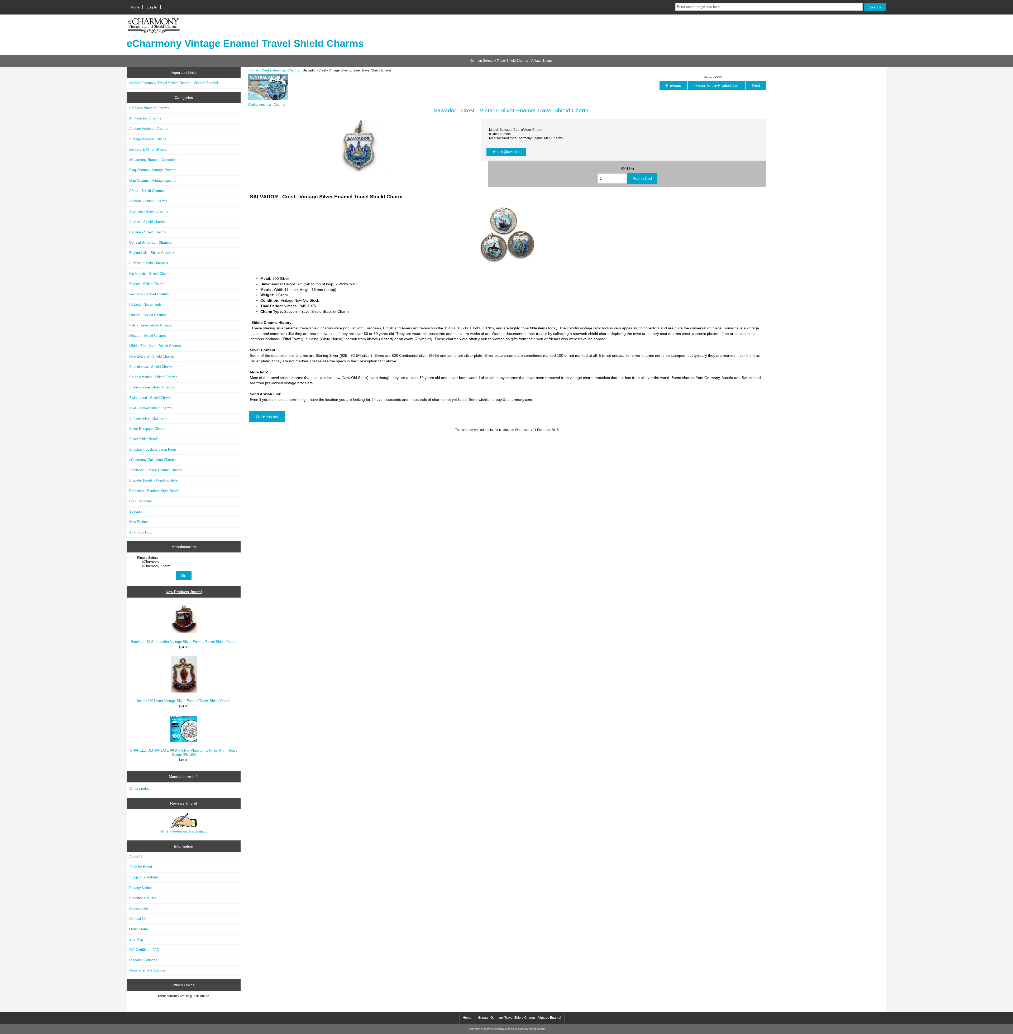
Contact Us (137, 919)
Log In (152, 7)
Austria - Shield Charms (147, 222)
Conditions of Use (142, 898)
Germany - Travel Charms (149, 294)
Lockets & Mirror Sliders (147, 149)
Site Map (136, 939)
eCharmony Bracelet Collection (152, 160)
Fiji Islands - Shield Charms (150, 274)
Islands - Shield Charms (147, 315)
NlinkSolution (537, 1028)
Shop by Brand (140, 867)
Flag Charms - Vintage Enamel (152, 170)
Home (135, 7)
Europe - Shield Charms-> (149, 263)
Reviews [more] (183, 803)
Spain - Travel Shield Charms (151, 387)
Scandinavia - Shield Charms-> (153, 367)
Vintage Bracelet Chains (147, 139)
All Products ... (140, 532)
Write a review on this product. (183, 831)
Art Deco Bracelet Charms (149, 108)
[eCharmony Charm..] (184, 566)
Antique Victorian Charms (148, 129)
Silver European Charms (147, 429)
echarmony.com (500, 1028)
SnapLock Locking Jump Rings (153, 449)
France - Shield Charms (147, 284)
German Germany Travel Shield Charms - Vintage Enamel (511, 60)
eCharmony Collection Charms (152, 460)
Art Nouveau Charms (145, 118)
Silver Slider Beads (144, 439)
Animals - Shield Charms (148, 201)
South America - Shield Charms (153, 377)
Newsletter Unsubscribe (147, 970)
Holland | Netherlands (145, 304)
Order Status (139, 929)
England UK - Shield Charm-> (151, 253)
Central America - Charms (280, 70)
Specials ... (138, 511)
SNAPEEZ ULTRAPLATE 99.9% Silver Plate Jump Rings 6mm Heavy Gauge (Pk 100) (183, 752)
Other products (141, 789)
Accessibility (139, 908)
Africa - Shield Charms (146, 191)
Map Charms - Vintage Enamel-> (154, 180)
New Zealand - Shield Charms (152, 356)
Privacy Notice (140, 888)
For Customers (140, 501)
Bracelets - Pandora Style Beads (154, 491)
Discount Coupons (143, 960)
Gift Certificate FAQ (144, 950)
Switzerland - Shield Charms (151, 398)
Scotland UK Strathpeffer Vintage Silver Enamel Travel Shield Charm (183, 642)
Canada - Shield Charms (147, 232)
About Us (136, 857)
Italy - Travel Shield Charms (150, 325)
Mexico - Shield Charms (147, 336)
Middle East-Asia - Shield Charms (155, 346)
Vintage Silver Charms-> (148, 418)
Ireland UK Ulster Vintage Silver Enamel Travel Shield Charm (183, 701)
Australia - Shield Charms (148, 211)
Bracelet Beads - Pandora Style (153, 480)
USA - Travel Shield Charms (150, 408)
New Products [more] (184, 592)
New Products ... (142, 522)
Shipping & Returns (144, 877)
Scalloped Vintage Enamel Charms (156, 470)
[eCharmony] (184, 562)
